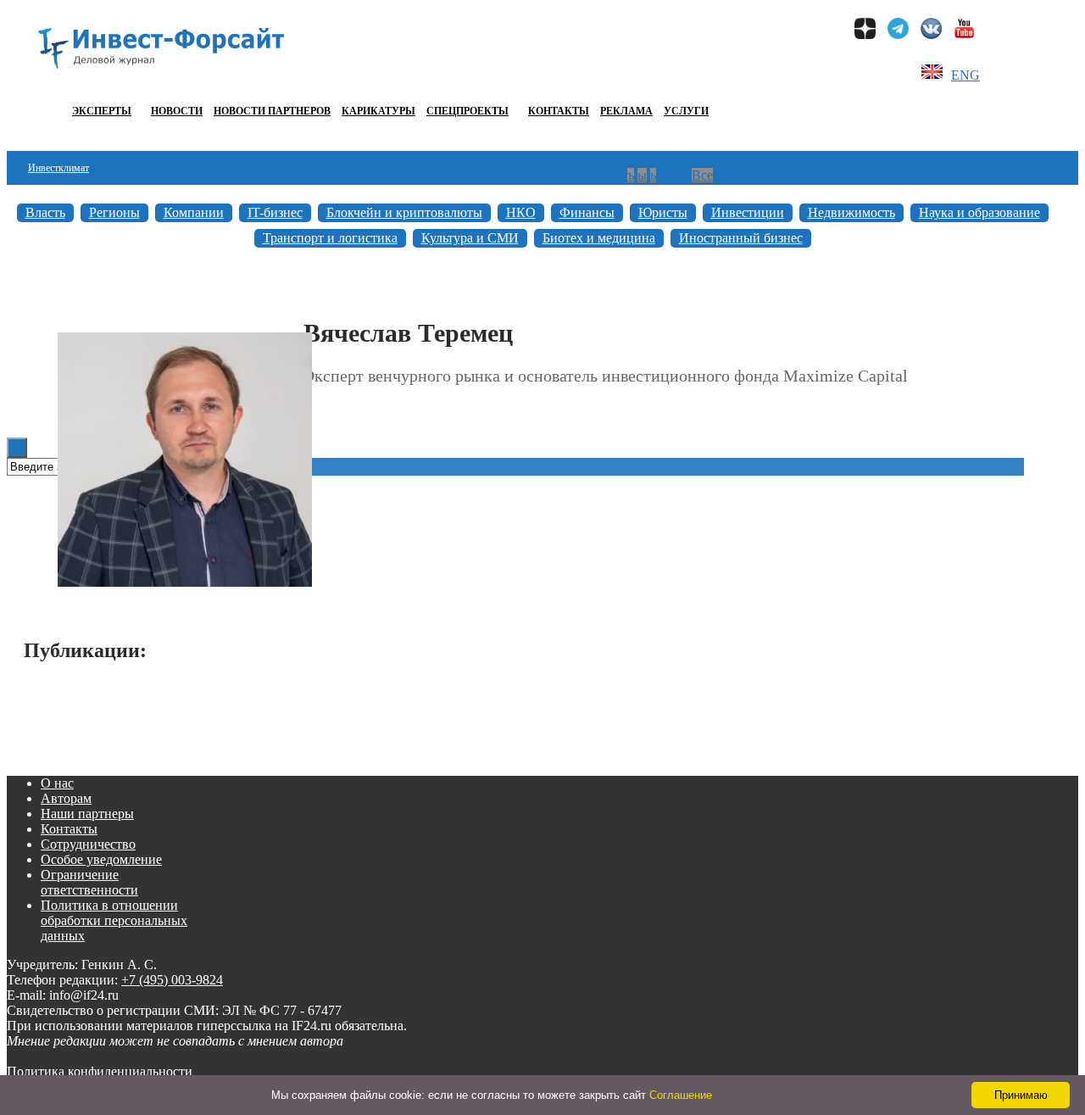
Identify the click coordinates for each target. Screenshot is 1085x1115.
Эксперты (101, 111)
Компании (194, 212)
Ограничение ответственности (89, 882)
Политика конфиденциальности (99, 1071)
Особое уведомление (101, 859)
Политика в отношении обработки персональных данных (114, 920)
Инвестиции (747, 212)
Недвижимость (851, 212)
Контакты (558, 111)
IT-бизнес (275, 212)
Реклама (626, 111)
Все (702, 175)
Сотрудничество (88, 844)
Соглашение (680, 1095)
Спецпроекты (467, 111)
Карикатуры (378, 111)
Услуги (686, 111)
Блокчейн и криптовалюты (404, 212)
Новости (177, 111)
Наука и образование (979, 212)
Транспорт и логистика (330, 238)
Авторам (66, 798)
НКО (521, 212)
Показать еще (532, 706)
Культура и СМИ (470, 238)
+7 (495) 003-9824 (172, 980)
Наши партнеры (87, 813)
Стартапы (48, 303)
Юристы (662, 212)
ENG (965, 75)
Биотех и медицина (598, 238)
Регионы (114, 212)
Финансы (587, 212)
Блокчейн (48, 270)
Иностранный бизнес (741, 238)
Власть (45, 212)
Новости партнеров (272, 111)
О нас (57, 783)
